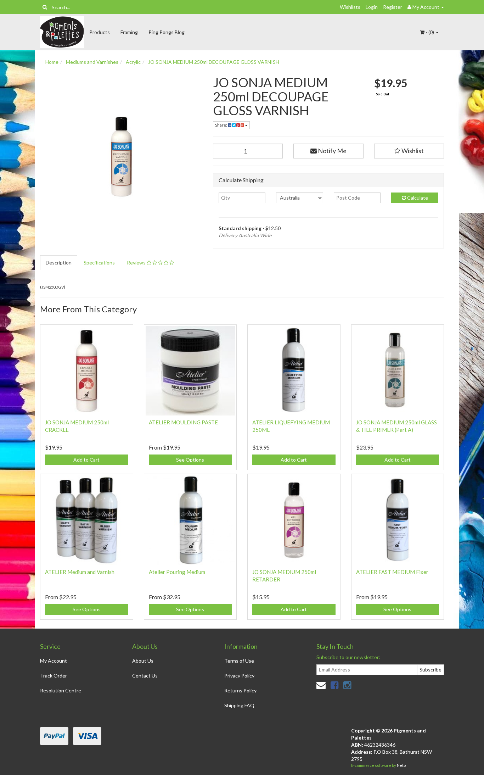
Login (372, 7)
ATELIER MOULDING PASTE (183, 422)
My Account (53, 661)
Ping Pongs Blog (166, 32)
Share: (221, 125)
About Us (142, 661)
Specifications (99, 263)
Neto (401, 765)
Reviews (137, 263)
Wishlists (350, 7)
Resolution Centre (60, 690)
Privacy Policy (239, 676)
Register (392, 7)
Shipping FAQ (239, 705)
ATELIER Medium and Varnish (79, 572)
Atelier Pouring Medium (177, 572)
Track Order (53, 676)
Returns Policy (240, 690)
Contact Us (145, 676)
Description (59, 263)
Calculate (417, 198)
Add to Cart (86, 460)
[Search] (45, 7)
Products (99, 32)
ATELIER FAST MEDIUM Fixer (392, 572)
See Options (190, 460)
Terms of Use (239, 661)
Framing (129, 32)
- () (429, 32)
